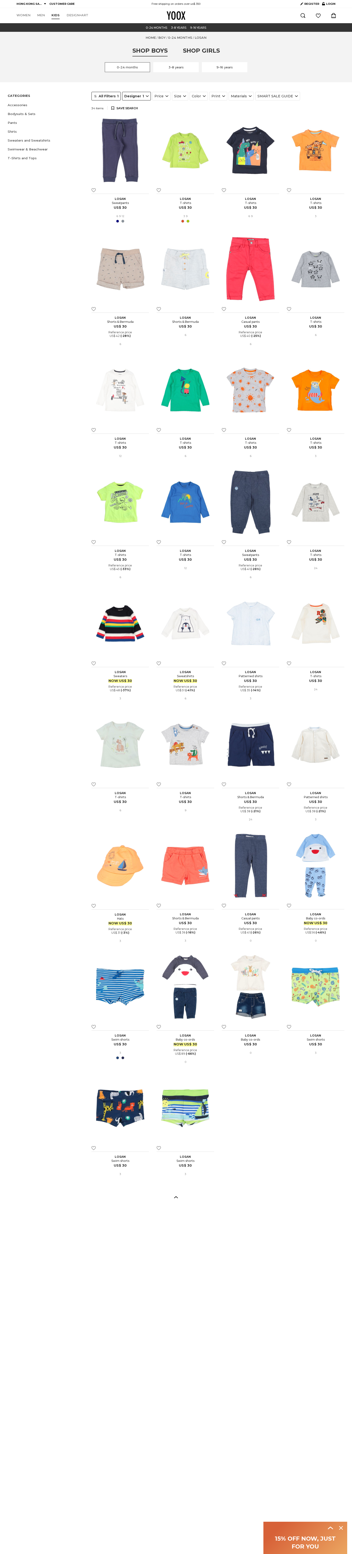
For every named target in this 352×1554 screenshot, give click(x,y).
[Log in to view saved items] (318, 15)
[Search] (303, 15)
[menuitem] (23, 15)
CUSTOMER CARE (62, 3)
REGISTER (311, 3)
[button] (47, 105)
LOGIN (328, 4)
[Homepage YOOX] (176, 15)
